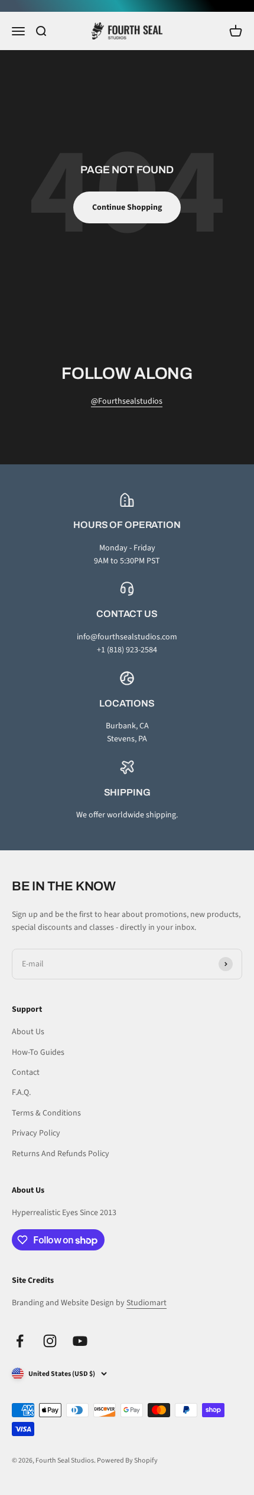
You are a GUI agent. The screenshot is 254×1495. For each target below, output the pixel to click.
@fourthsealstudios (126, 401)
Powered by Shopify (127, 1461)
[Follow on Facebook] (20, 1341)
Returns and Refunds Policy (60, 1154)
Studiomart (146, 1303)
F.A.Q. (21, 1092)
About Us (28, 1032)
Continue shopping (127, 207)
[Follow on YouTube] (80, 1341)
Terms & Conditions (46, 1113)
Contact (26, 1072)
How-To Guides (38, 1052)
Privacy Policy (36, 1133)
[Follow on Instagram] (50, 1341)
